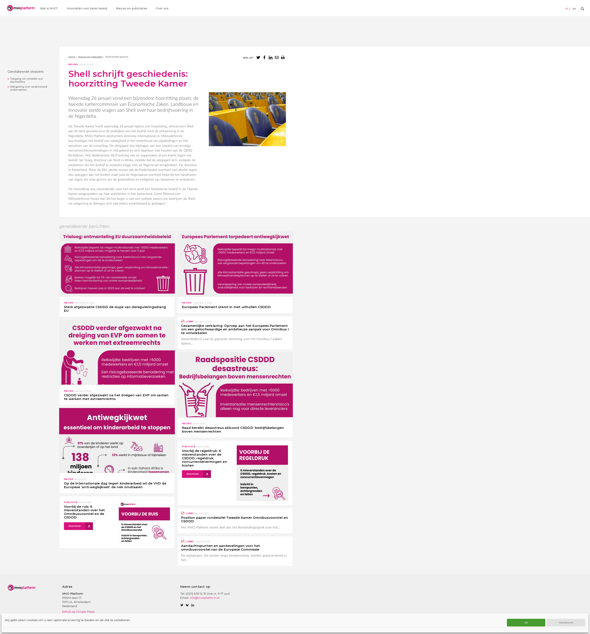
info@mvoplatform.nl (205, 598)
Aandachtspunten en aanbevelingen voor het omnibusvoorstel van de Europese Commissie (220, 547)
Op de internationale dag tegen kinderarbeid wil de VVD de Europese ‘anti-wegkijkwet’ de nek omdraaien (115, 485)
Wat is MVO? (49, 8)
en (574, 8)
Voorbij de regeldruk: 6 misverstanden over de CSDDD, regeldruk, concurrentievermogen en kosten (204, 458)
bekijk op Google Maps (78, 611)
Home (71, 56)
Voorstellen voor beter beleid (87, 8)
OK (526, 622)
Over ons (162, 8)
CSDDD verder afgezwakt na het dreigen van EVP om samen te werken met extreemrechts (116, 397)
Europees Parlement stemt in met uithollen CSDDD (226, 307)
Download (193, 474)
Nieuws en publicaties (131, 8)
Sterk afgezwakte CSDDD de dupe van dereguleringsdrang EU (115, 309)
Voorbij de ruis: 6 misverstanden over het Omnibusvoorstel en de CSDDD (84, 512)
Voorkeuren (566, 622)
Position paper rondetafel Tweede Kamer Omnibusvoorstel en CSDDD (234, 519)
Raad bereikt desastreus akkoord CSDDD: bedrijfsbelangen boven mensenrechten (233, 429)
